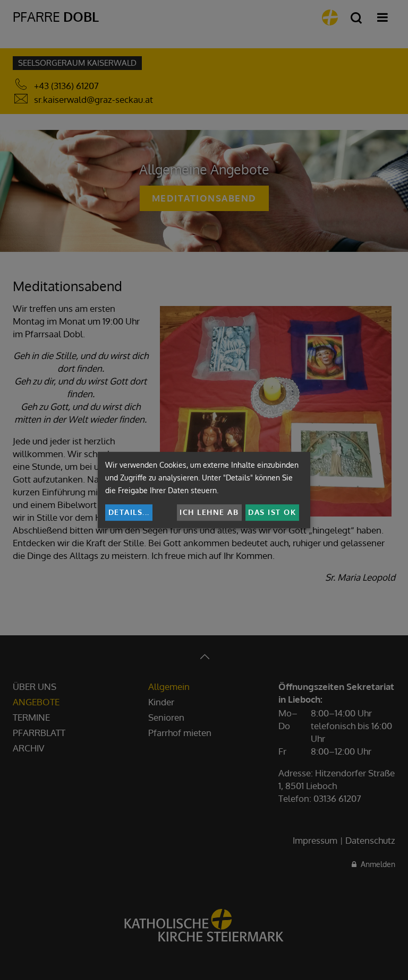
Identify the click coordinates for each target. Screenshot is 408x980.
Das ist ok (272, 512)
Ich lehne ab (209, 512)
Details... (129, 512)
